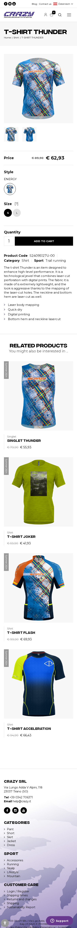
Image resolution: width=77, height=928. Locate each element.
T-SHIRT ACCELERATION (29, 728)
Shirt (16, 37)
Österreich (64, 3)
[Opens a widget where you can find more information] (59, 921)
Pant (10, 829)
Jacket (11, 841)
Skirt (10, 837)
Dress (11, 845)
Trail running (55, 260)
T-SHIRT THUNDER (32, 37)
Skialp (11, 868)
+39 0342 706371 (21, 797)
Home (7, 37)
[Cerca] (59, 15)
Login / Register (18, 891)
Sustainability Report (21, 907)
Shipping (13, 903)
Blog (34, 3)
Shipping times (17, 895)
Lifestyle (13, 872)
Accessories (15, 860)
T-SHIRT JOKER (21, 536)
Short (10, 833)
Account (46, 15)
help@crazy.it (22, 801)
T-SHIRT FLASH (21, 632)
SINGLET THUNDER (24, 440)
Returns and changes (22, 899)
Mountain (13, 876)
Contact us (45, 3)
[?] (16, 204)
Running (13, 864)
